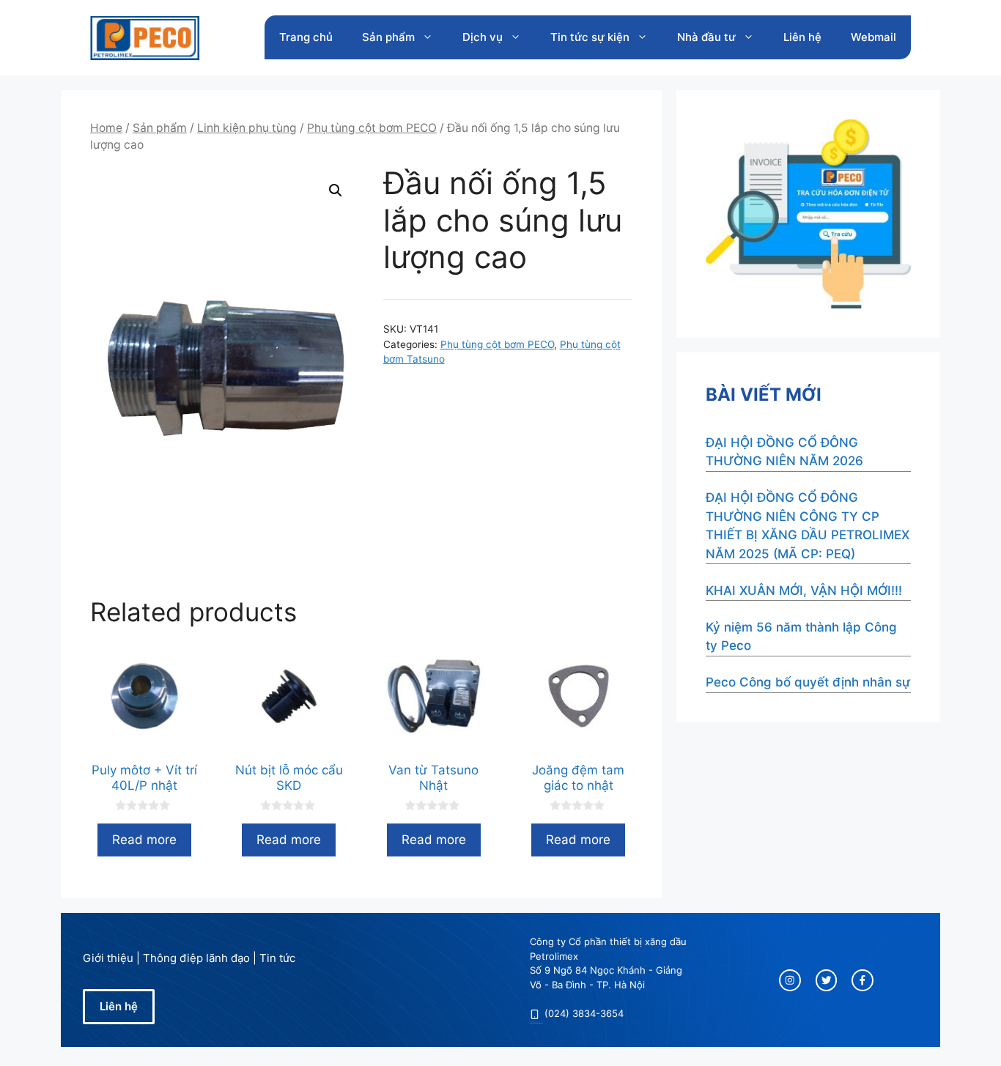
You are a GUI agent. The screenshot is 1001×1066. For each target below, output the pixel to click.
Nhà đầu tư (706, 37)
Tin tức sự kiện (589, 37)
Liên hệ (802, 37)
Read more (144, 839)
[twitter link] (827, 980)
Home (106, 128)
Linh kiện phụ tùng (247, 128)
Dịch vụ (482, 37)
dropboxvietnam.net (536, 1021)
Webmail (873, 37)
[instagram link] (790, 980)
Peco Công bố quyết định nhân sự (808, 682)
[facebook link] (862, 980)
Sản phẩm (388, 37)
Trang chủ (306, 37)
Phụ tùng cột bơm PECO (372, 128)
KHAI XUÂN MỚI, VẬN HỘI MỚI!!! (804, 590)
